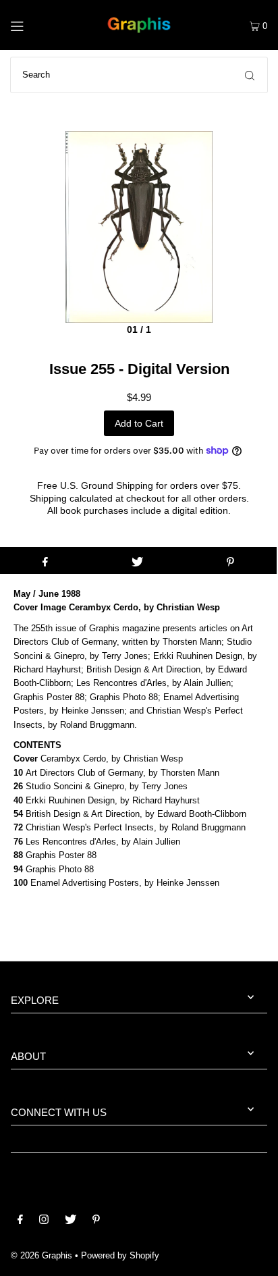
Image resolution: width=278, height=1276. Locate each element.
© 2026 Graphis (41, 1255)
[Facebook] (20, 1221)
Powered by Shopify (120, 1255)
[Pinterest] (96, 1221)
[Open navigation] (34, 25)
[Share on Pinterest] (230, 560)
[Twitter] (70, 1221)
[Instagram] (44, 1221)
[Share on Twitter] (137, 560)
